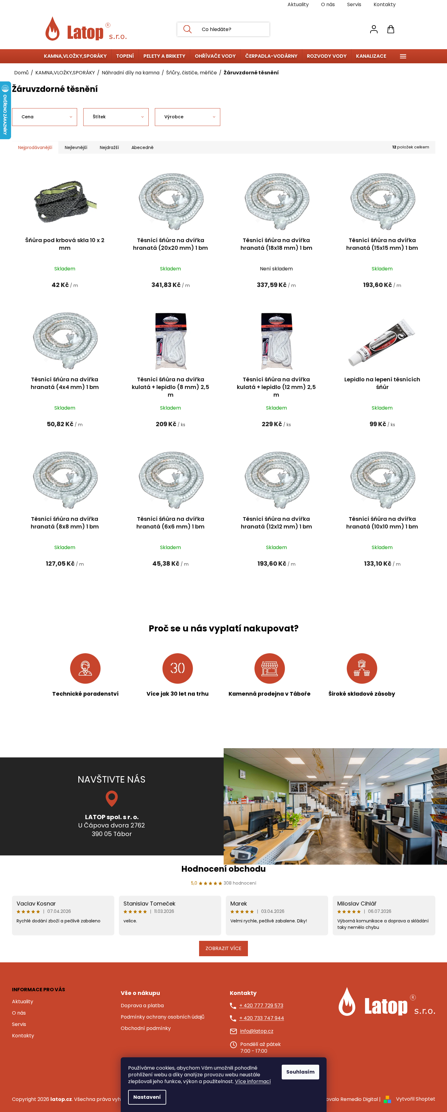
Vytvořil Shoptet (415, 1099)
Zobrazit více (223, 948)
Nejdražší (109, 147)
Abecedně (142, 147)
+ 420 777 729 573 (261, 1005)
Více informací (253, 1081)
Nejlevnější (76, 147)
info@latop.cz (256, 1031)
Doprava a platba (142, 1005)
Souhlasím (300, 1071)
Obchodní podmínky (146, 1028)
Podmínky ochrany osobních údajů (162, 1017)
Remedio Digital (359, 1099)
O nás (328, 4)
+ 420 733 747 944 (261, 1018)
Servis (354, 4)
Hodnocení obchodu (223, 868)
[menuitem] (75, 56)
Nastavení (147, 1097)
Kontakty (385, 4)
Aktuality (298, 4)
